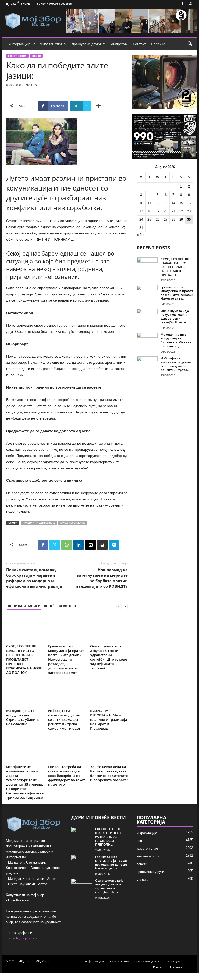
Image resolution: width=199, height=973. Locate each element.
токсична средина (72, 522)
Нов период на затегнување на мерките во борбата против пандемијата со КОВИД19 (102, 578)
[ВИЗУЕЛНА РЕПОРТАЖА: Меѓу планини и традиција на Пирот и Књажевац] (109, 693)
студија (142, 879)
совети (36, 56)
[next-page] (125, 606)
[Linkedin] (78, 545)
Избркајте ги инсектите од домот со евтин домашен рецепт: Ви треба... (176, 364)
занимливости (148, 856)
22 (181, 211)
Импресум (119, 44)
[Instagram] (190, 3)
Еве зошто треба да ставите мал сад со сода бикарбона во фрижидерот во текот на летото (66, 775)
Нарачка (158, 44)
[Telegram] (114, 545)
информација (19, 44)
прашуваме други (86, 44)
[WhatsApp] (66, 545)
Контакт (139, 44)
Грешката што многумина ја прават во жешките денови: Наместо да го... (177, 293)
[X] (54, 545)
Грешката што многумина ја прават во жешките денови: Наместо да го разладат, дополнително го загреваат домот (66, 659)
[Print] (102, 545)
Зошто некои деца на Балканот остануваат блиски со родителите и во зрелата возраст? (109, 773)
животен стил (51, 44)
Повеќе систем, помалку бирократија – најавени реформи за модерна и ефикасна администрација (34, 578)
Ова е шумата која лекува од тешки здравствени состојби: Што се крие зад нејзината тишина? (108, 657)
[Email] (90, 545)
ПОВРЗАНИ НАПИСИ (24, 606)
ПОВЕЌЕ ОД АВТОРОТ (61, 606)
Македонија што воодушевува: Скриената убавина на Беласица (23, 717)
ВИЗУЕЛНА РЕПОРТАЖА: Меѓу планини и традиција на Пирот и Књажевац (108, 719)
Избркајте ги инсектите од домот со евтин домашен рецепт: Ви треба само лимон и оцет (65, 719)
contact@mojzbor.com (23, 938)
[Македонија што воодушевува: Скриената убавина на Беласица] (25, 693)
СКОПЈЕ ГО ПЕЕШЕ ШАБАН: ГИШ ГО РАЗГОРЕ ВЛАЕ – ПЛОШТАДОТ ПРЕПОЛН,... (175, 267)
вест (140, 841)
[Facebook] (182, 3)
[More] (98, 106)
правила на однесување (39, 522)
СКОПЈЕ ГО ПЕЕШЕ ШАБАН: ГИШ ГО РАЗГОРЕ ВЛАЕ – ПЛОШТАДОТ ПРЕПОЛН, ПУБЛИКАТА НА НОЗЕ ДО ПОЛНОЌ (24, 659)
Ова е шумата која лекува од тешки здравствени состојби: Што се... (175, 316)
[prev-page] (119, 606)
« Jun (141, 235)
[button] (189, 44)
